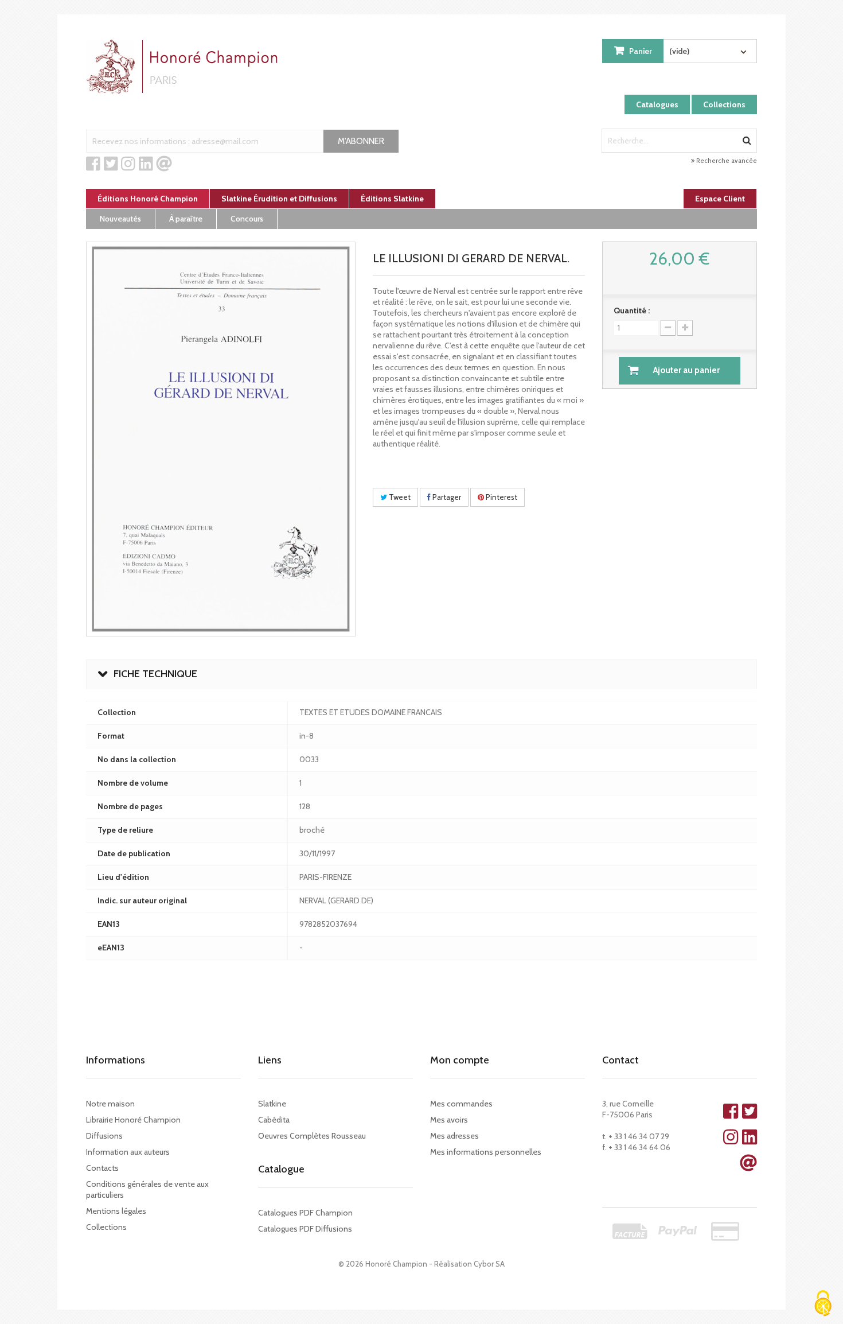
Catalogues (657, 104)
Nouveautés (120, 218)
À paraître (185, 218)
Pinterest (500, 497)
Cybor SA (489, 1263)
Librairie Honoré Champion (133, 1120)
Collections (724, 104)
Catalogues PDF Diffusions (305, 1229)
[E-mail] (164, 164)
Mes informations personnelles (485, 1152)
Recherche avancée (725, 161)
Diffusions (104, 1136)
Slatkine (272, 1103)
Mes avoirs (449, 1120)
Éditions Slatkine (392, 198)
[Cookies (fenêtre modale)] (823, 1304)
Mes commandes (461, 1103)
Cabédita (274, 1120)
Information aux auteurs (128, 1152)
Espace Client (720, 198)
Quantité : (632, 310)
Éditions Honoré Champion (147, 198)
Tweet (399, 497)
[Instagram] (128, 164)
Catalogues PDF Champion (305, 1212)
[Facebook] (93, 164)
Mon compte (459, 1060)
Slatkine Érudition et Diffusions (279, 198)
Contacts (102, 1168)
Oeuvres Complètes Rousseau (312, 1136)
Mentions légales (116, 1211)
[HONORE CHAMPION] (184, 66)
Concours (247, 218)
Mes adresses (454, 1136)
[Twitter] (111, 164)
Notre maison (110, 1103)
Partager (446, 497)
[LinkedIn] (146, 164)
